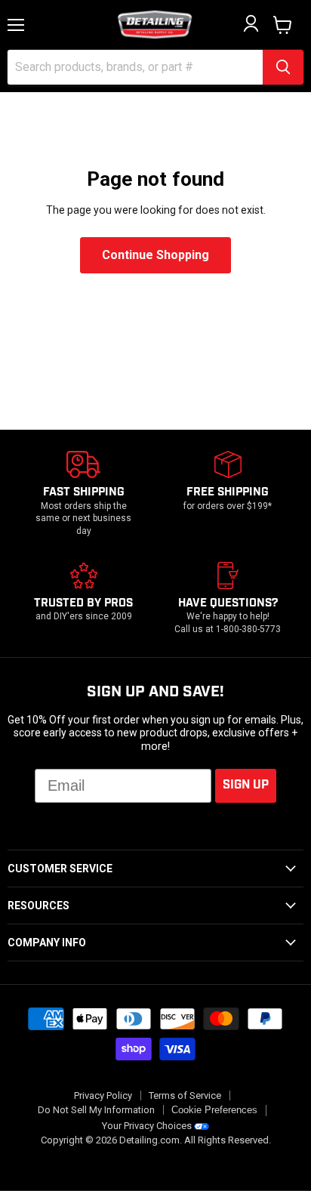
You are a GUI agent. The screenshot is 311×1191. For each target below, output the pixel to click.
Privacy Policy (103, 1095)
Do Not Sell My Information (96, 1109)
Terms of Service (185, 1095)
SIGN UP (246, 785)
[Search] (283, 67)
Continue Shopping (155, 255)
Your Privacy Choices (147, 1125)
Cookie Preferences (214, 1110)
